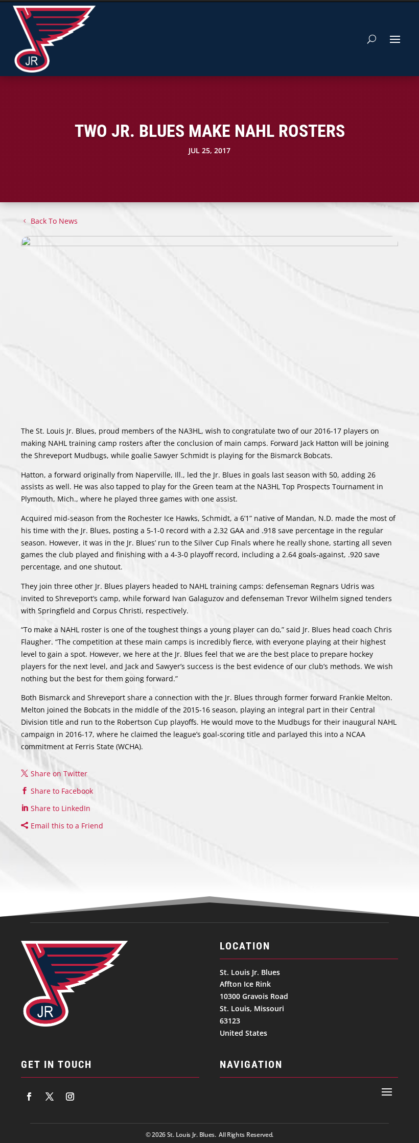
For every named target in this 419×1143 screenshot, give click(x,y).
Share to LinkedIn (60, 808)
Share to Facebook (62, 791)
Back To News (54, 221)
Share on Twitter (59, 773)
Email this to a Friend (67, 825)
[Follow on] (29, 1096)
